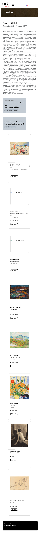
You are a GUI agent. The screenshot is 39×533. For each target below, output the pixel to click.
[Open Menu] (13, 5)
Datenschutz (7, 524)
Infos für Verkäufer (10, 127)
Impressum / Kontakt (10, 525)
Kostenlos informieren (11, 110)
